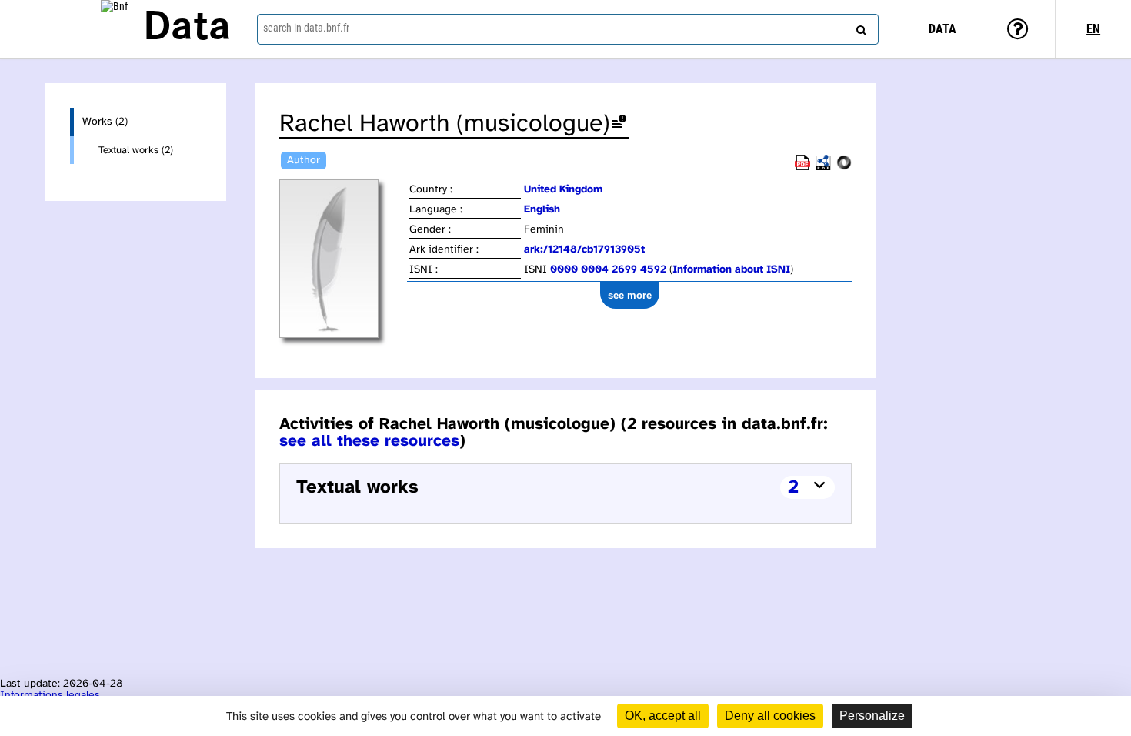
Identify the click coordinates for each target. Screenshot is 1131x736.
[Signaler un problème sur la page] (619, 124)
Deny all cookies (770, 715)
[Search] (859, 27)
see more (630, 295)
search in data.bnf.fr (306, 28)
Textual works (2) (135, 150)
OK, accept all (663, 715)
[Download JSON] (844, 167)
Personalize (872, 715)
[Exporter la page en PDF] (802, 167)
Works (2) (105, 122)
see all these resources (369, 441)
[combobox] (568, 29)
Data (187, 28)
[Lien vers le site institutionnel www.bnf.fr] (114, 29)
